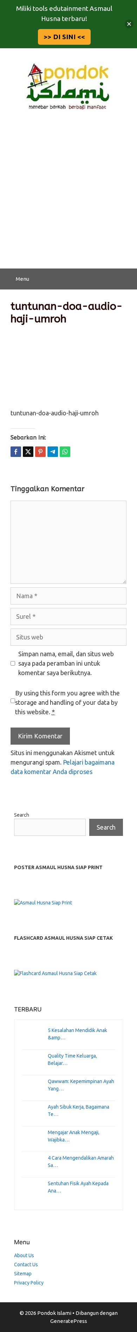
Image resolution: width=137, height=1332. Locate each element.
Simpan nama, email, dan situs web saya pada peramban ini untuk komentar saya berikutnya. (66, 663)
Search (21, 815)
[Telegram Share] (52, 451)
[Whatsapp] (65, 451)
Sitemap (23, 1273)
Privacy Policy (29, 1283)
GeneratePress (68, 1321)
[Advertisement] (68, 197)
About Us (24, 1255)
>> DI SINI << (64, 37)
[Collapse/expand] (129, 24)
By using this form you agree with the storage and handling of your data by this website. (67, 702)
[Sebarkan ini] (16, 451)
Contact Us (26, 1264)
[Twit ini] (28, 451)
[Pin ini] (40, 451)
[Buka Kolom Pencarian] (126, 278)
